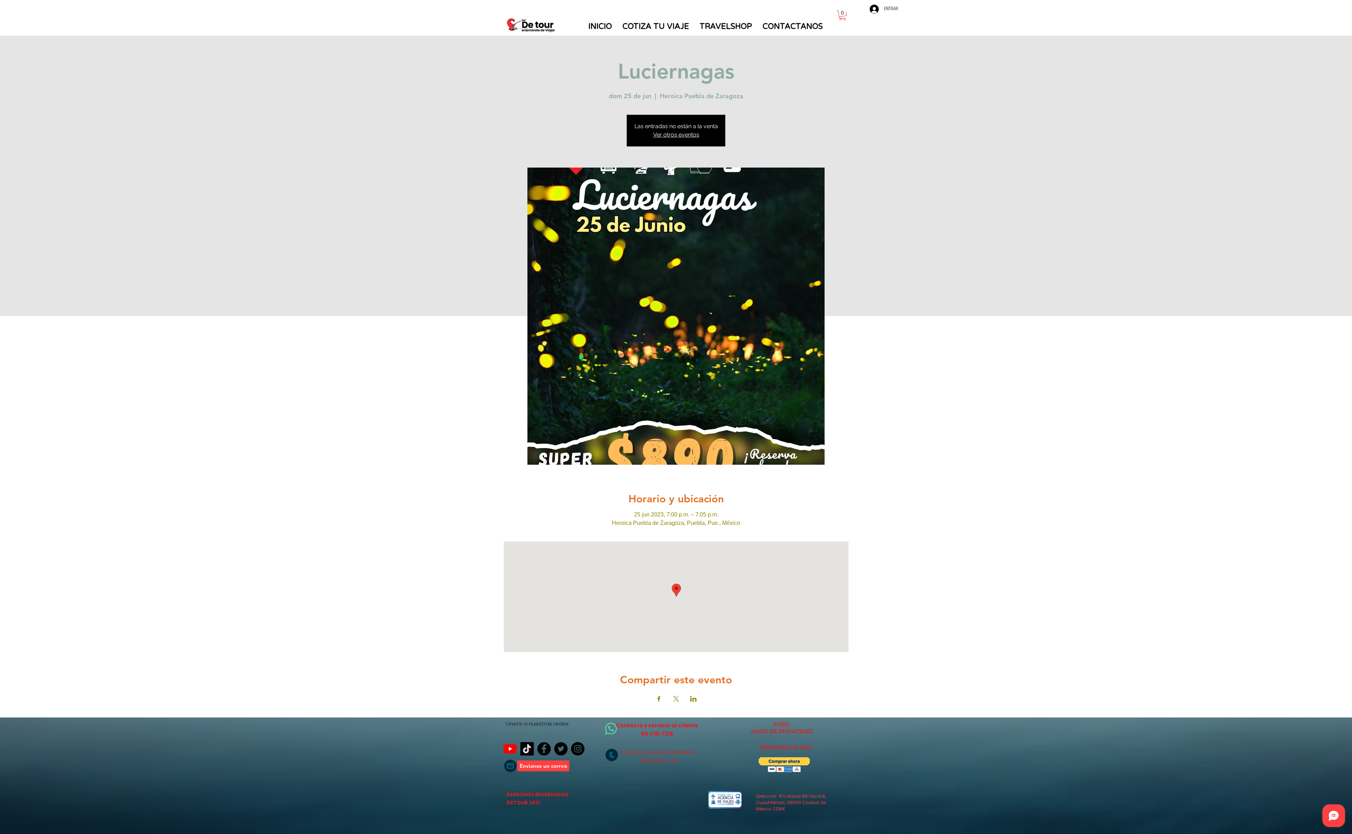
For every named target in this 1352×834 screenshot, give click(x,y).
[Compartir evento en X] (676, 699)
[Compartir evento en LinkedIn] (693, 699)
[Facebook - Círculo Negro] (544, 748)
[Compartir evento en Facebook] (659, 699)
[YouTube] (510, 748)
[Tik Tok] (527, 748)
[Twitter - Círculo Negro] (561, 748)
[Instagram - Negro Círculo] (577, 748)
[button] (843, 15)
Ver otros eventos (676, 134)
